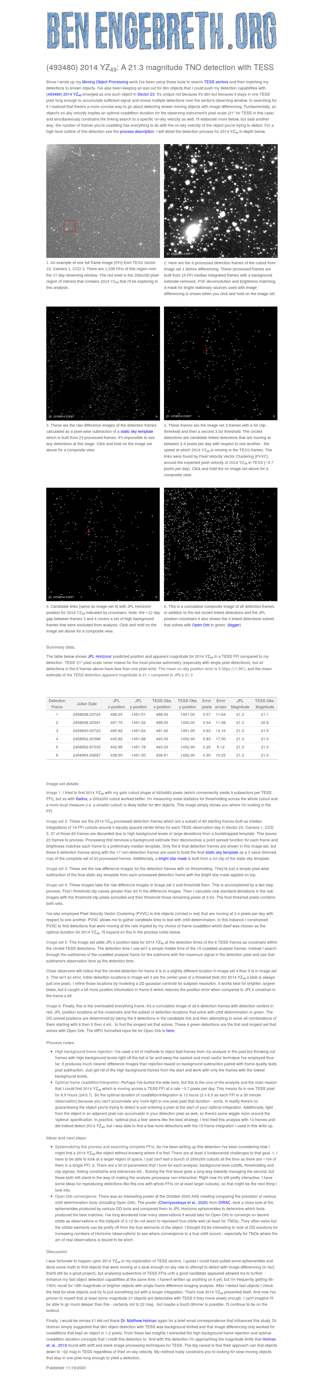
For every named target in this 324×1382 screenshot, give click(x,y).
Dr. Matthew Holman (139, 1320)
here (170, 1030)
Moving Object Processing (105, 81)
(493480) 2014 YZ (63, 94)
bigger (234, 625)
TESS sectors (216, 81)
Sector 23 (146, 94)
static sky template (137, 431)
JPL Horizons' (100, 656)
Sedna (81, 798)
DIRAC (224, 1202)
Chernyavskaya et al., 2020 (183, 1202)
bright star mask (173, 858)
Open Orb (201, 625)
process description (137, 131)
